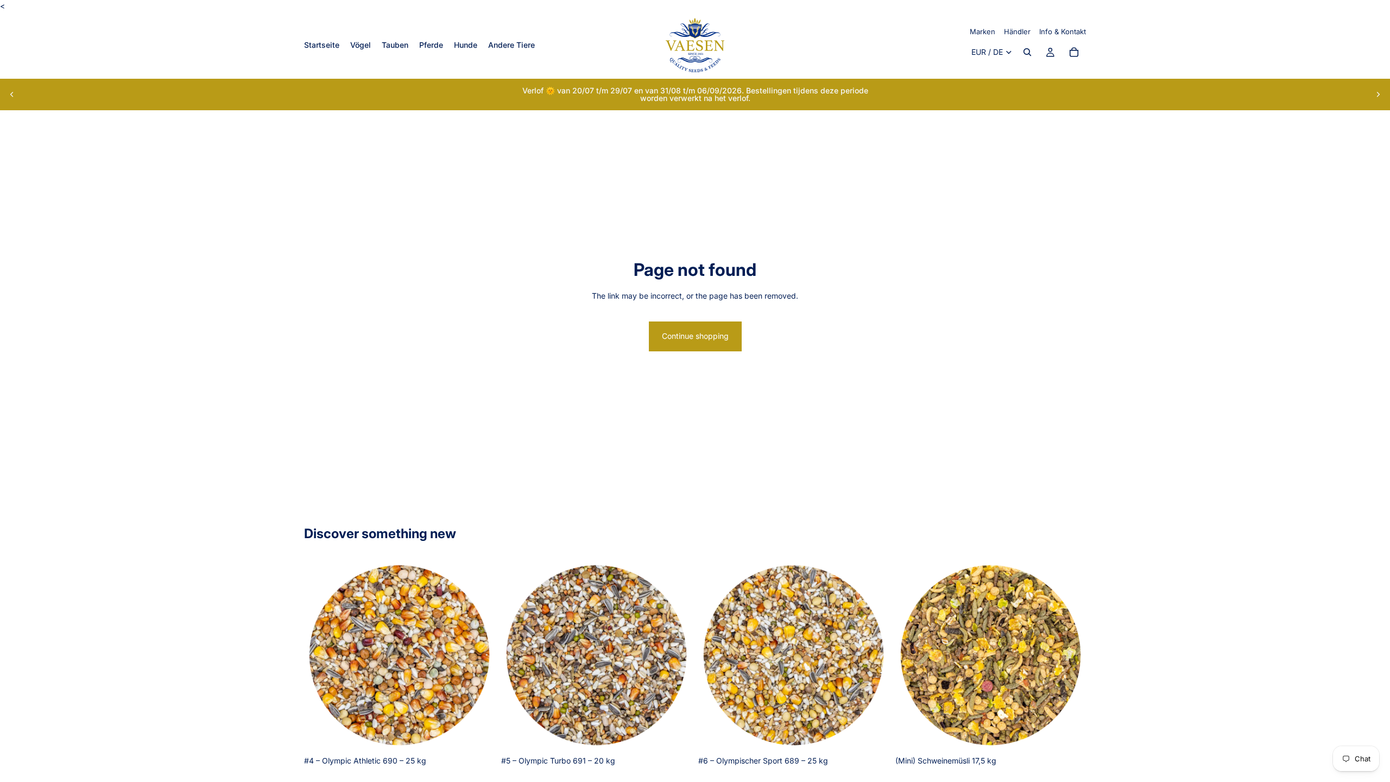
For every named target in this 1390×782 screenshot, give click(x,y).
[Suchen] (1027, 53)
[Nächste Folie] (1378, 94)
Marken (982, 31)
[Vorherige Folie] (12, 94)
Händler (1017, 31)
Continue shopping (695, 335)
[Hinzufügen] (478, 733)
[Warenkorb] (1074, 53)
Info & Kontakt (1062, 31)
